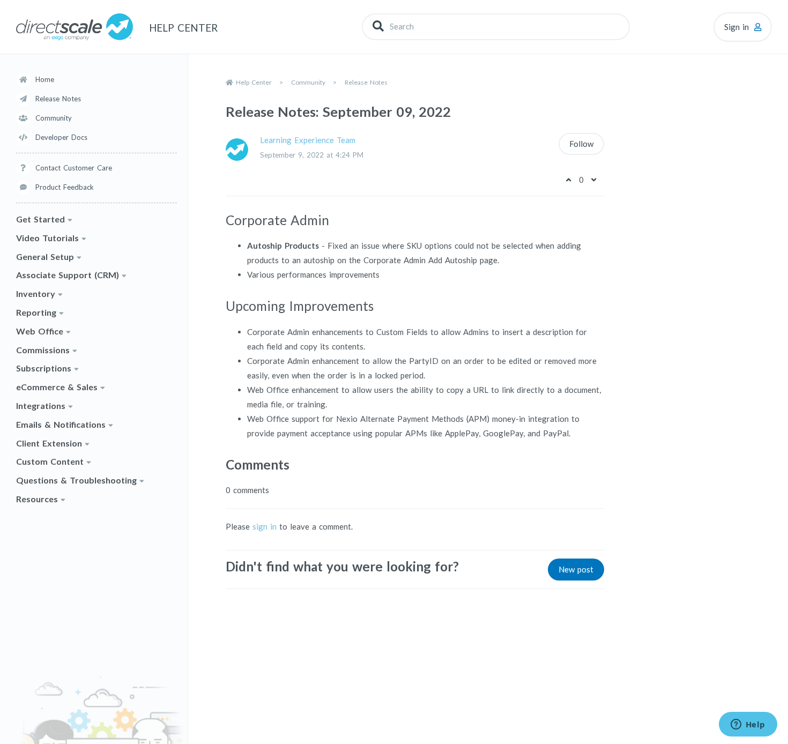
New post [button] (576, 569)
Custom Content (50, 461)
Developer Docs (61, 137)
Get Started (40, 219)
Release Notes (58, 98)
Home (44, 79)
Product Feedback (64, 187)
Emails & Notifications (61, 424)
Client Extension (49, 443)
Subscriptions (43, 368)
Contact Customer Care (73, 167)
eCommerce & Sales (57, 387)
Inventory (35, 293)
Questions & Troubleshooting (76, 480)
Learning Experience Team (307, 140)
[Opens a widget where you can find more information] (747, 725)
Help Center (254, 82)
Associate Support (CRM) (67, 275)
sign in (264, 526)
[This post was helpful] (568, 179)
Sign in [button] (736, 27)
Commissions (43, 350)
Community (53, 118)
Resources (37, 499)
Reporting (36, 312)
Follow (581, 143)
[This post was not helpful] (593, 179)
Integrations (40, 405)
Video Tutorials (47, 238)
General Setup (45, 256)
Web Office (39, 331)
